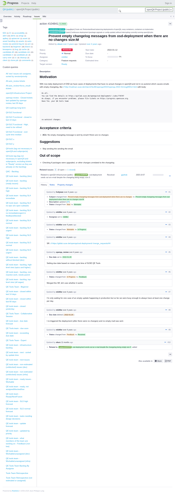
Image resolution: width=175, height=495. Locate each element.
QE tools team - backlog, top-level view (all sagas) (18, 280)
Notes (52, 185)
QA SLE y (10, 144)
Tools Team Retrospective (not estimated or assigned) (19, 479)
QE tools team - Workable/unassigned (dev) (18, 452)
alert (5, 36)
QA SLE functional (13, 112)
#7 (169, 292)
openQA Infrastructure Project (19, 93)
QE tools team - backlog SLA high (18, 189)
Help (33, 3)
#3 (169, 225)
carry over (7, 57)
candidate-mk (24, 52)
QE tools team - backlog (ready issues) (16, 182)
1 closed (71, 170)
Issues (37, 16)
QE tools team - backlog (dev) (19, 176)
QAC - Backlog (12, 171)
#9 (169, 330)
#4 (169, 237)
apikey (5, 38)
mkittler (65, 57)
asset (25, 38)
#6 (169, 272)
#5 (169, 252)
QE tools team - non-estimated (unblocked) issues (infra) (19, 373)
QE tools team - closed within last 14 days (18, 292)
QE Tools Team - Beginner (17, 287)
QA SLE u (10, 139)
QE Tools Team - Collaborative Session (19, 314)
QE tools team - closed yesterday (16, 307)
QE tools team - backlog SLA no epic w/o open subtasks (18, 204)
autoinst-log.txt (17, 44)
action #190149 (81, 175)
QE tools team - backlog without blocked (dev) (16, 258)
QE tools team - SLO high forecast (17, 402)
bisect (27, 46)
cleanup (23, 57)
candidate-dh (8, 52)
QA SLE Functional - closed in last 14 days (19, 118)
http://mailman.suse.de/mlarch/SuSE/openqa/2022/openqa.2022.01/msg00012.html (101, 87)
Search (120, 10)
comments (26, 60)
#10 (169, 342)
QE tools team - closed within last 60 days (18, 300)
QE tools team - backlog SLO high (18, 236)
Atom (159, 361)
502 (4, 33)
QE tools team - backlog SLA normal (18, 221)
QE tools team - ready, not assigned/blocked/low (17, 387)
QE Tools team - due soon (17, 328)
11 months (65, 342)
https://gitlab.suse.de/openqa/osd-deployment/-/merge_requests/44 (81, 243)
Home (11, 3)
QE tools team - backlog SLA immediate (18, 196)
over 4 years (68, 44)
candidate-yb (22, 55)
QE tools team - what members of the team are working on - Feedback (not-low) (18, 442)
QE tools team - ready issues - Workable (19, 380)
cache (24, 49)
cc (16, 57)
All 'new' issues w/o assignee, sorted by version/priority (18, 75)
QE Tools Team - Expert (16, 340)
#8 (169, 310)
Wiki (44, 16)
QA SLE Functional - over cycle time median (17, 133)
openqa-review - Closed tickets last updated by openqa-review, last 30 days (19, 100)
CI (10, 33)
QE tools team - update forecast (16, 424)
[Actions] (169, 176)
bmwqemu (7, 49)
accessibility (19, 33)
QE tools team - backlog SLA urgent (18, 229)
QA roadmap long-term (16, 108)
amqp (21, 36)
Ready (64, 64)
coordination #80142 (57, 29)
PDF (169, 361)
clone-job (14, 60)
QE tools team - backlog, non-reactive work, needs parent (19, 273)
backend (6, 46)
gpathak (124, 175)
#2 (169, 212)
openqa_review (62, 252)
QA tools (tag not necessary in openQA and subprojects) (19, 149)
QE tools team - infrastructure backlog (18, 346)
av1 (29, 44)
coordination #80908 (57, 32)
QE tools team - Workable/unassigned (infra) (18, 459)
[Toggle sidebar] (1, 20)
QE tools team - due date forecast (17, 322)
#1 (169, 192)
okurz (59, 44)
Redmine (15, 491)
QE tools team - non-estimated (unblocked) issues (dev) (19, 365)
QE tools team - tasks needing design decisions (19, 417)
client (5, 60)
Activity (17, 16)
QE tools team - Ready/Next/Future (14, 395)
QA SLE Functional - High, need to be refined (17, 125)
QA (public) (8, 9)
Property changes (65, 185)
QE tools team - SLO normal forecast (18, 410)
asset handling (9, 41)
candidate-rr (8, 55)
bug (16, 49)
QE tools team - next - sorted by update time (18, 353)
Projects (25, 3)
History (44, 185)
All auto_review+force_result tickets (18, 87)
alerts (13, 36)
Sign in (168, 3)
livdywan (59, 192)
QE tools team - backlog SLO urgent (18, 251)
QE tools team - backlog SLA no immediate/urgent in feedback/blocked (18, 213)
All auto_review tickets (15, 81)
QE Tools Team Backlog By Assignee (17, 467)
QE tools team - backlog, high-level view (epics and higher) (19, 266)
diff (68, 202)
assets (21, 41)
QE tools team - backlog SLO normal (18, 243)
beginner (17, 46)
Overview (7, 16)
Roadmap (27, 16)
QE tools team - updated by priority (18, 432)
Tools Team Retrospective (17, 473)
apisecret (15, 38)
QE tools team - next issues (18, 360)
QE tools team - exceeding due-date (17, 334)
